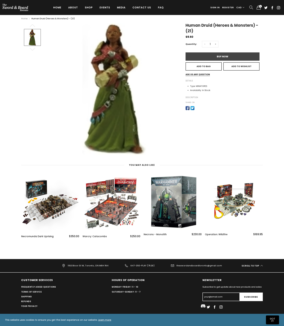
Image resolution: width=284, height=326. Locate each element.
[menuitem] (57, 7)
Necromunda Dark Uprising (37, 236)
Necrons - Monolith (155, 234)
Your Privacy (29, 306)
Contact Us (141, 7)
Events (105, 7)
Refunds (26, 301)
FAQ (161, 7)
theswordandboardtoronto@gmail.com (199, 265)
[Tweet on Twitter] (192, 108)
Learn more (104, 320)
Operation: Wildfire (216, 234)
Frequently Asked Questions (38, 286)
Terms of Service (31, 291)
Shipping (26, 296)
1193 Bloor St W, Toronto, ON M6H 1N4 (88, 265)
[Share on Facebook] (187, 108)
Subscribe (251, 296)
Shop (89, 7)
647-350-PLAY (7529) (142, 265)
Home (57, 7)
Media (121, 7)
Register (228, 7)
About (73, 7)
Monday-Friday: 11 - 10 (125, 286)
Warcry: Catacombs (95, 236)
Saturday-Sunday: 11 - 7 (126, 291)
